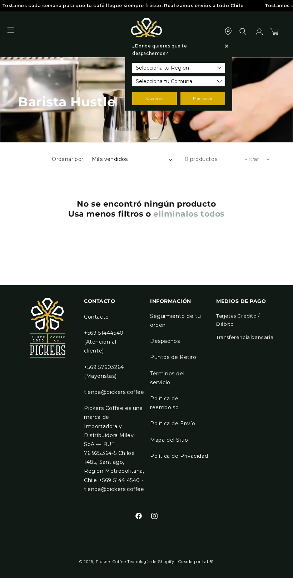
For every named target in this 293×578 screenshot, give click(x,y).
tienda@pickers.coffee (114, 392)
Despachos (165, 341)
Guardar (154, 98)
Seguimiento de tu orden (175, 320)
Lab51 (208, 561)
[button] (15, 34)
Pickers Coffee (111, 561)
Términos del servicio (167, 378)
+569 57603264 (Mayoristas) (104, 371)
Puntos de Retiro (173, 357)
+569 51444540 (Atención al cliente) (104, 342)
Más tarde (202, 98)
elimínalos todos (189, 213)
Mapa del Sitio (169, 440)
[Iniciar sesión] (259, 34)
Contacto (96, 317)
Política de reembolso (164, 403)
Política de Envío (172, 423)
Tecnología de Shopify (150, 561)
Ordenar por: (68, 159)
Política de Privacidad (179, 456)
